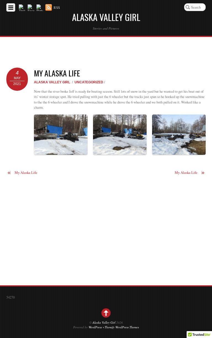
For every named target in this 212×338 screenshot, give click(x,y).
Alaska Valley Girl (52, 82)
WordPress (95, 327)
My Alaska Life (57, 73)
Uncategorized (89, 82)
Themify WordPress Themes (122, 327)
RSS (57, 7)
